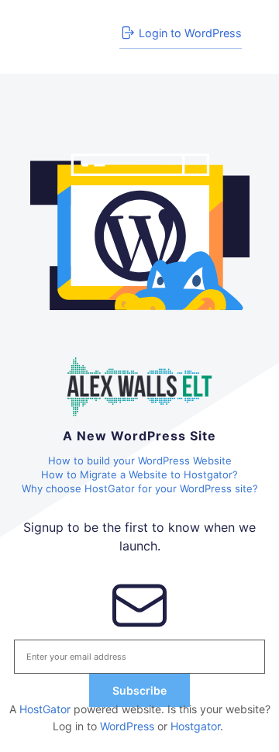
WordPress (127, 726)
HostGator (45, 709)
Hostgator (195, 726)
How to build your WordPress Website (140, 460)
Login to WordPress (190, 33)
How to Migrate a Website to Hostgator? (139, 474)
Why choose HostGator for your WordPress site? (140, 488)
